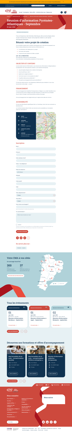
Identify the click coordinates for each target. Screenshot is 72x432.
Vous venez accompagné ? (22, 204)
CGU (36, 428)
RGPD (19, 224)
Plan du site (40, 430)
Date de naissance (20, 169)
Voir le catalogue (12, 380)
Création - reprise (21, 248)
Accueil (20, 12)
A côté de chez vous (41, 12)
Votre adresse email (20, 158)
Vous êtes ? (18, 198)
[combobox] (36, 195)
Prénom (18, 152)
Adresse (18, 175)
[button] (46, 125)
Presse (59, 428)
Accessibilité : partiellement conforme (49, 428)
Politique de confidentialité (28, 428)
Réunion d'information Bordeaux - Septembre (15, 319)
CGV (39, 428)
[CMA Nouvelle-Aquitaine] (12, 11)
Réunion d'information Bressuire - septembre (60, 319)
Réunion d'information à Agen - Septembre (38, 319)
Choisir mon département (38, 5)
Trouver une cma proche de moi (15, 275)
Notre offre (32, 12)
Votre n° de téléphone (21, 163)
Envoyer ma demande (22, 231)
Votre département (20, 192)
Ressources (49, 12)
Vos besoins (26, 12)
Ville (17, 187)
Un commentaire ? (20, 211)
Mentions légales (25, 430)
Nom (17, 146)
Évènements (25, 16)
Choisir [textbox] (19, 195)
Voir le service (14, 374)
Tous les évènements (13, 331)
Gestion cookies (33, 430)
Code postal (19, 181)
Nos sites (10, 422)
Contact (46, 430)
